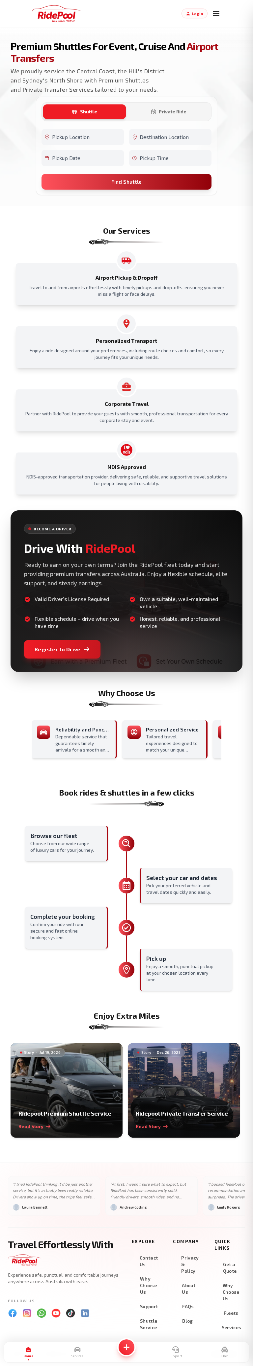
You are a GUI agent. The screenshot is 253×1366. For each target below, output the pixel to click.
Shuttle (88, 111)
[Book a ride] (126, 1347)
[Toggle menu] (216, 13)
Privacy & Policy (190, 1264)
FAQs (188, 1306)
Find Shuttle (126, 181)
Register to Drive (58, 649)
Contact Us (149, 1261)
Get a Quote (230, 1268)
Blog (187, 1321)
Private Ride (172, 111)
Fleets (231, 1313)
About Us (188, 1289)
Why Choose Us (148, 1285)
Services (231, 1327)
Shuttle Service (148, 1324)
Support (149, 1306)
